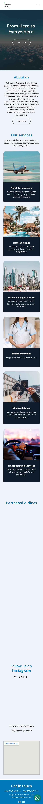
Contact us (21, 42)
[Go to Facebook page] (19, 802)
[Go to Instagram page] (15, 677)
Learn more (21, 121)
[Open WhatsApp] (37, 797)
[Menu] (38, 5)
